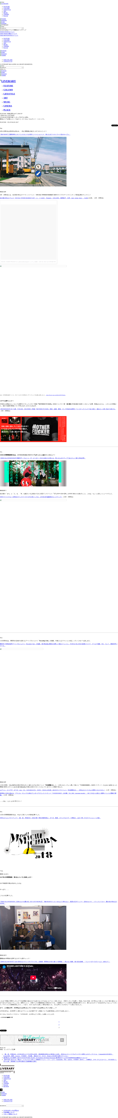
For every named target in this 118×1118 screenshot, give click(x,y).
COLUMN (6, 8)
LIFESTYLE (7, 9)
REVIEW (6, 1086)
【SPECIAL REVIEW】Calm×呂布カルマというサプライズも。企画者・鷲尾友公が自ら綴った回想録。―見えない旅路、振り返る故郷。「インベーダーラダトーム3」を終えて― (55, 961)
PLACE (5, 16)
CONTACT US (7, 61)
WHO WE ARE (7, 60)
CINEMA (6, 14)
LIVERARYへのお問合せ (11, 1110)
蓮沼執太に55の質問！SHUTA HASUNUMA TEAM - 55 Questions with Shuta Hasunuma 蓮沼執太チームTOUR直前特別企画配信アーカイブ (45, 1057)
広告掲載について (9, 1112)
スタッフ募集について (10, 1114)
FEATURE (6, 6)
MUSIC (5, 12)
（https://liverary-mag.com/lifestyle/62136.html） (56, 395)
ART (4, 11)
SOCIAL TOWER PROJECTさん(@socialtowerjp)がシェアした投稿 (19, 261)
